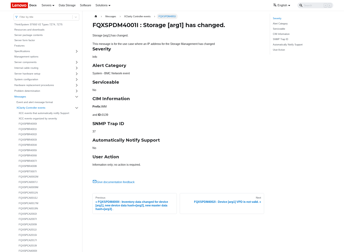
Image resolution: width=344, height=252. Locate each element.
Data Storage (67, 5)
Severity (277, 18)
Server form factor (24, 40)
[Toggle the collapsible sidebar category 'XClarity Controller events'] (77, 108)
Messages (20, 96)
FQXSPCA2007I (28, 219)
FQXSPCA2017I (28, 240)
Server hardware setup (27, 73)
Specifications (22, 51)
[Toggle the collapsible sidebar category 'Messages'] (77, 97)
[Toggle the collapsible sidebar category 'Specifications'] (77, 51)
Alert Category (280, 23)
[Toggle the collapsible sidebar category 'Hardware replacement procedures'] (77, 85)
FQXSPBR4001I (28, 129)
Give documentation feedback (116, 182)
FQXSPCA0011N (28, 192)
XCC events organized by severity (38, 118)
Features (19, 45)
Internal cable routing (26, 67)
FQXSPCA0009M (28, 187)
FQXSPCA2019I (28, 245)
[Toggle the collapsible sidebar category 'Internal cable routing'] (77, 68)
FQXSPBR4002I (28, 134)
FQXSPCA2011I (28, 229)
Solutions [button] (101, 5)
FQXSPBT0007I (28, 171)
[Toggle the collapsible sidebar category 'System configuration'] (77, 79)
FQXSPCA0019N (28, 208)
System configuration (26, 79)
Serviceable (279, 28)
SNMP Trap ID (280, 39)
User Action (279, 49)
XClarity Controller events (30, 107)
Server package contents (28, 35)
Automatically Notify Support (288, 44)
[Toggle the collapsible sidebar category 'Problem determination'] (77, 91)
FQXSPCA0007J (28, 182)
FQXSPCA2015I (28, 235)
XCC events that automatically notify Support (44, 113)
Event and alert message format (34, 102)
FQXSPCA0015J (28, 198)
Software (85, 5)
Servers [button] (46, 5)
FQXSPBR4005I (28, 150)
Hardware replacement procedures (34, 85)
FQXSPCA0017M (28, 203)
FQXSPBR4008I (28, 166)
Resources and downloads (29, 29)
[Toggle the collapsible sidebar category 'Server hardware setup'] (77, 74)
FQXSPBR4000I (28, 123)
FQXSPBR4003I (28, 139)
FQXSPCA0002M (28, 176)
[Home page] (95, 16)
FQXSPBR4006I (28, 155)
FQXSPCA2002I (28, 213)
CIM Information (281, 34)
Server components (25, 62)
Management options (26, 56)
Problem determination (27, 90)
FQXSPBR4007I (28, 160)
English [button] (282, 5)
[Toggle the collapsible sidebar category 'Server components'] (77, 62)
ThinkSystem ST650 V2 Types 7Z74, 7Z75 (38, 24)
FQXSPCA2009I (28, 224)
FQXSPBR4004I (28, 145)
